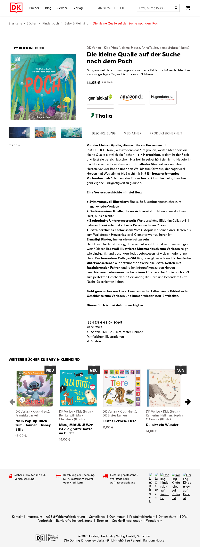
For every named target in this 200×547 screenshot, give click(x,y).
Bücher (34, 8)
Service (62, 8)
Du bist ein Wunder (162, 425)
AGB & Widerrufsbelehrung (65, 517)
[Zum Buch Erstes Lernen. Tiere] (122, 388)
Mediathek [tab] (132, 133)
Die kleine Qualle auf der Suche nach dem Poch (126, 23)
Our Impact (117, 517)
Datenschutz (167, 517)
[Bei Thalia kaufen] (100, 115)
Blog (48, 8)
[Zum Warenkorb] (188, 7)
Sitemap (102, 521)
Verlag (78, 8)
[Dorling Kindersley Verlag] (16, 8)
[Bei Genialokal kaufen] (100, 97)
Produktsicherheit (141, 517)
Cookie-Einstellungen (127, 521)
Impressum (34, 517)
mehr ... (14, 145)
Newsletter (113, 7)
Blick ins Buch (31, 48)
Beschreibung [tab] (103, 133)
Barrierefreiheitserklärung (74, 521)
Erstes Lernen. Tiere (119, 421)
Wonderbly (154, 521)
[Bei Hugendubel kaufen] (163, 97)
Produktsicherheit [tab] (166, 133)
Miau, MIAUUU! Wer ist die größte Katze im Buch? (76, 429)
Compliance (97, 517)
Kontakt (17, 517)
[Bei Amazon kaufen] (131, 97)
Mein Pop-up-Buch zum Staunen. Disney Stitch (33, 425)
